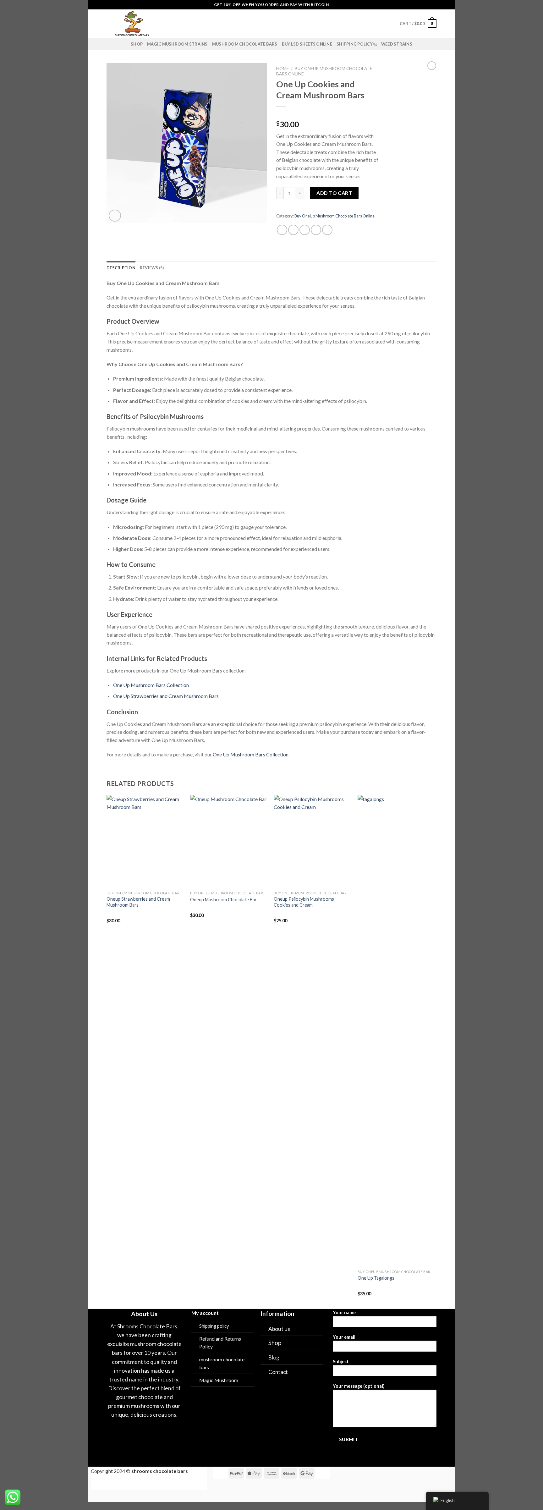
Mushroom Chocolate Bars (244, 44)
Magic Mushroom (218, 1380)
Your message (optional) (359, 1386)
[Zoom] (115, 216)
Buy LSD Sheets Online (307, 44)
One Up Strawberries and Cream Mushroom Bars (166, 696)
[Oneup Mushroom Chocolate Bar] (229, 841)
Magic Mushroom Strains (177, 44)
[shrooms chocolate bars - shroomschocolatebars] (154, 23)
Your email (344, 1337)
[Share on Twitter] (293, 230)
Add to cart (334, 193)
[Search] (213, 24)
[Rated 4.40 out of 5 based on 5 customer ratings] (328, 114)
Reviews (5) (152, 267)
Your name (344, 1312)
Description (121, 267)
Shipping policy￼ (357, 44)
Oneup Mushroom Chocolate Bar (223, 899)
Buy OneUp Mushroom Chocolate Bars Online (334, 215)
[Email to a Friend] (304, 230)
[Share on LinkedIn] (327, 230)
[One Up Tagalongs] (396, 1030)
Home (282, 68)
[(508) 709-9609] (392, 23)
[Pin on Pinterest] (316, 230)
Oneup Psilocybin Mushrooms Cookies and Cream (304, 902)
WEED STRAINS (396, 44)
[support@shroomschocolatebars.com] (380, 23)
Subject (341, 1361)
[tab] (121, 267)
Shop (137, 44)
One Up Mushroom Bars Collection (151, 685)
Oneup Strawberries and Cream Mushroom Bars (138, 902)
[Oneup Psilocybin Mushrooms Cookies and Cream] (312, 841)
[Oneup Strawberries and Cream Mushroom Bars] (145, 841)
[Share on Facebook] (282, 230)
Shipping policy (214, 1326)
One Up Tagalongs (376, 1278)
